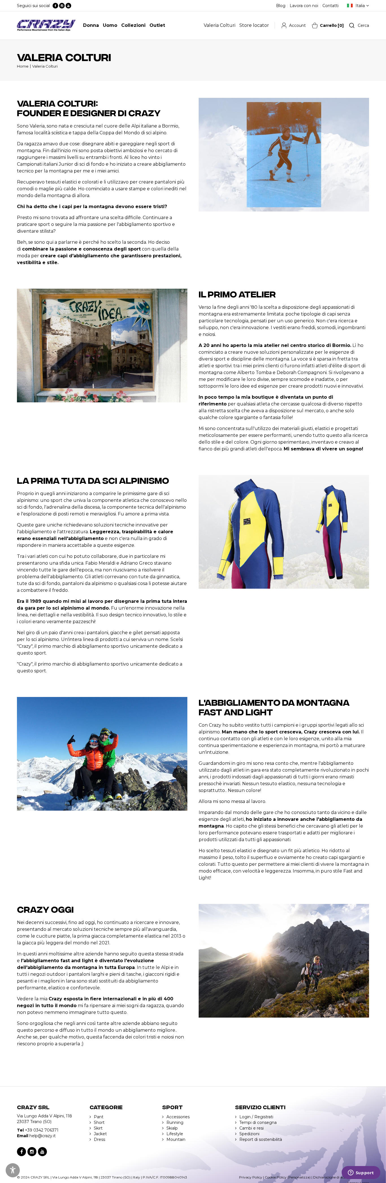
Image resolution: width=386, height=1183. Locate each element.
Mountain (175, 1139)
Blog (280, 5)
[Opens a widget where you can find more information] (360, 1173)
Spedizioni (249, 1133)
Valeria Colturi (45, 66)
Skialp (172, 1128)
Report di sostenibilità (260, 1139)
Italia (360, 5)
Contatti (330, 5)
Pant (98, 1116)
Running (174, 1122)
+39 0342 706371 (41, 1130)
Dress (99, 1139)
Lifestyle (174, 1133)
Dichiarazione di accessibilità (336, 1177)
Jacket (100, 1133)
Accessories (178, 1116)
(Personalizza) (299, 1177)
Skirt (98, 1128)
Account (297, 25)
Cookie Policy (276, 1177)
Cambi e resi (251, 1128)
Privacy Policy (250, 1177)
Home (23, 66)
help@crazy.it (42, 1135)
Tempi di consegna (258, 1122)
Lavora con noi (304, 5)
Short (99, 1122)
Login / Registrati (256, 1116)
